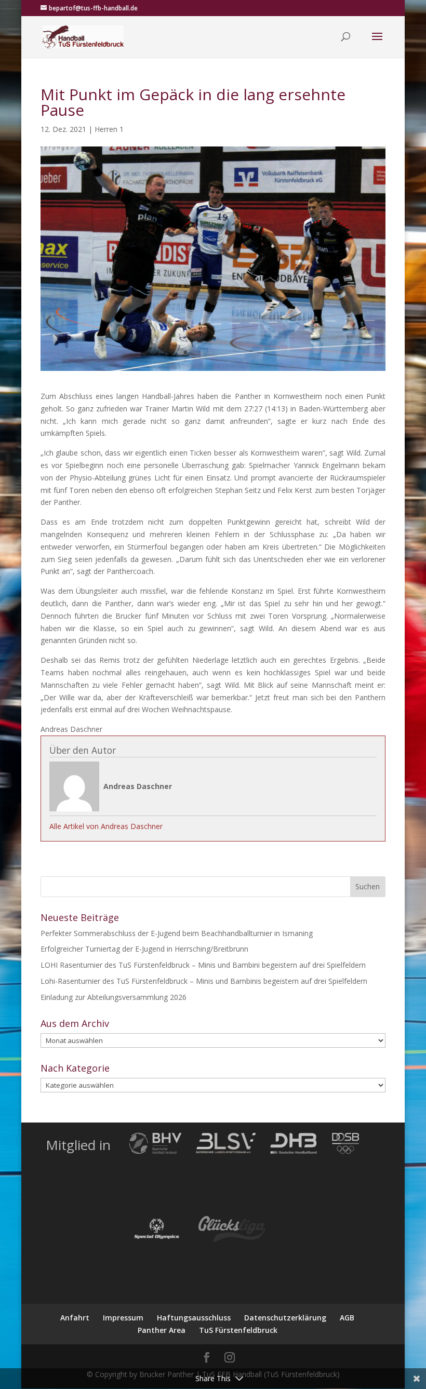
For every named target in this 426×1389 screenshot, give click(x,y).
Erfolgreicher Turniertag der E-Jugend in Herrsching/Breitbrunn (144, 949)
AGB (347, 1318)
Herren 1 (109, 129)
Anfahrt (74, 1318)
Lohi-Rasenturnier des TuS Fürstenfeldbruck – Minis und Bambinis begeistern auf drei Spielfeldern (204, 981)
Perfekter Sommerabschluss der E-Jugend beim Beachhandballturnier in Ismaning (177, 933)
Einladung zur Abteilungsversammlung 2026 (114, 997)
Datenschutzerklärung (285, 1318)
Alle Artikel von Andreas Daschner (106, 826)
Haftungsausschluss (194, 1318)
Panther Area (161, 1330)
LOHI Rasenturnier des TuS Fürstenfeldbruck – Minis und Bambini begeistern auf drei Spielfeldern (203, 965)
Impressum (123, 1318)
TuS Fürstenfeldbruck (238, 1330)
